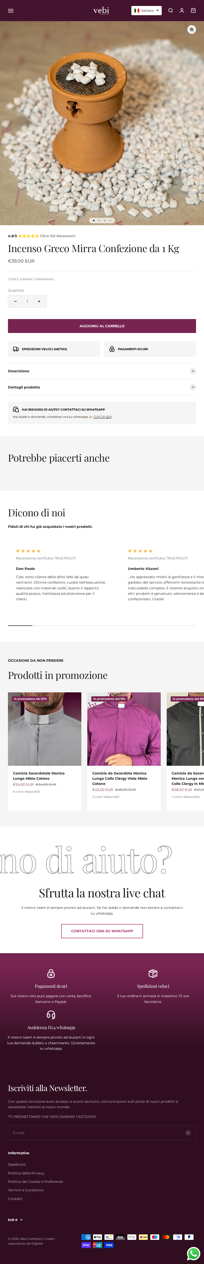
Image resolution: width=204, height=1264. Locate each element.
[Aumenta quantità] (39, 301)
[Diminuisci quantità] (15, 301)
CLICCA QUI (102, 417)
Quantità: (16, 290)
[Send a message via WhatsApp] (194, 1254)
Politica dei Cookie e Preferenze (35, 1181)
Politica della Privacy (26, 1173)
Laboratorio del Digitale (25, 1243)
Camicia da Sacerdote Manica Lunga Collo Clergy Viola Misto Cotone (119, 778)
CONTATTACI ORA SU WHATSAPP (102, 931)
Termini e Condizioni (26, 1190)
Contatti (15, 1199)
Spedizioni (17, 1164)
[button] (146, 10)
